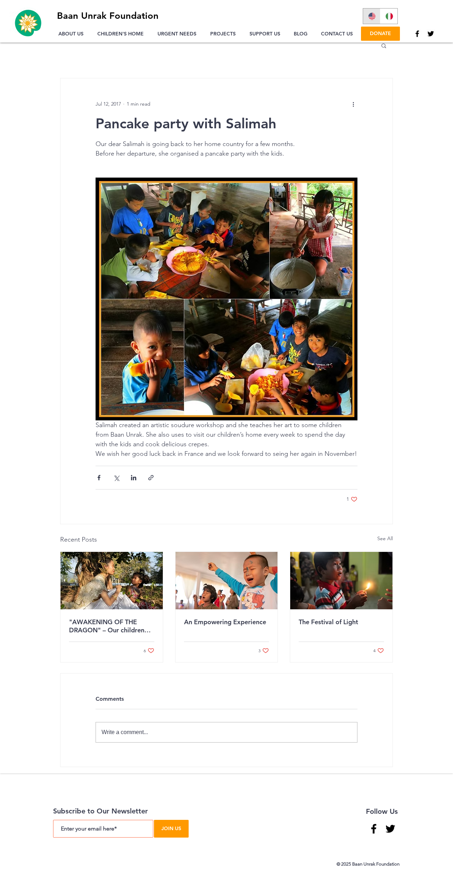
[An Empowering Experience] (227, 580)
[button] (72, 34)
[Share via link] (151, 477)
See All (385, 538)
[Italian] (388, 16)
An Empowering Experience (225, 622)
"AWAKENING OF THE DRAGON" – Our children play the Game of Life (106, 626)
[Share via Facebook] (99, 477)
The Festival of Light (328, 622)
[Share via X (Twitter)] (116, 477)
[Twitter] (430, 33)
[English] (371, 16)
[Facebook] (417, 33)
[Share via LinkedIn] (133, 477)
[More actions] (353, 104)
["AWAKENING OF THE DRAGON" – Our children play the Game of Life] (112, 580)
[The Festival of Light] (341, 580)
